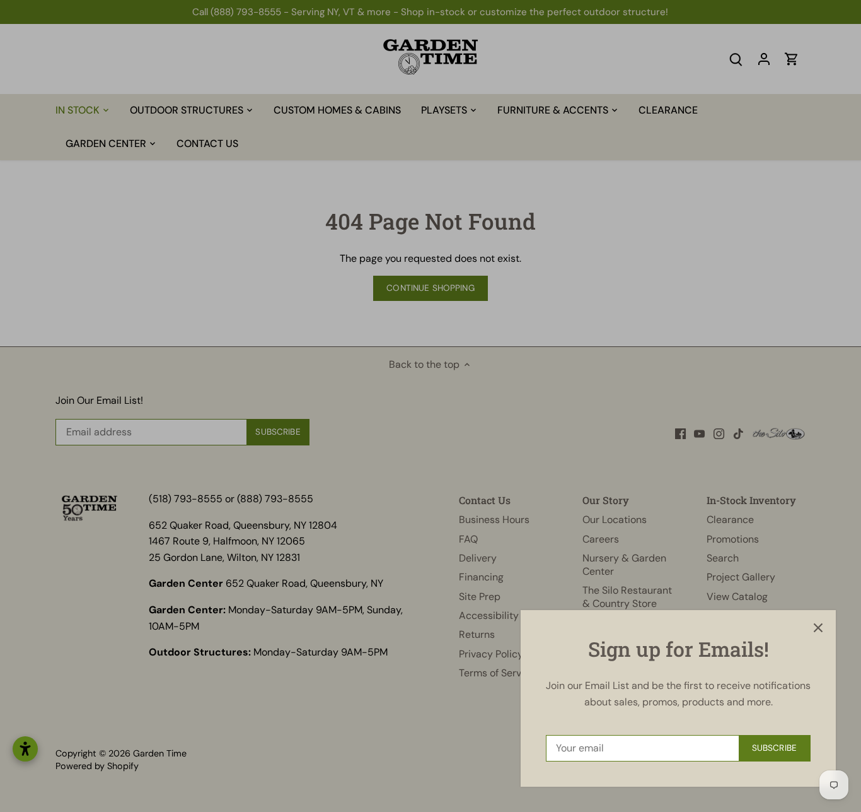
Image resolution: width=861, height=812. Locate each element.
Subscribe (774, 748)
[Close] (818, 628)
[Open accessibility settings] (25, 749)
